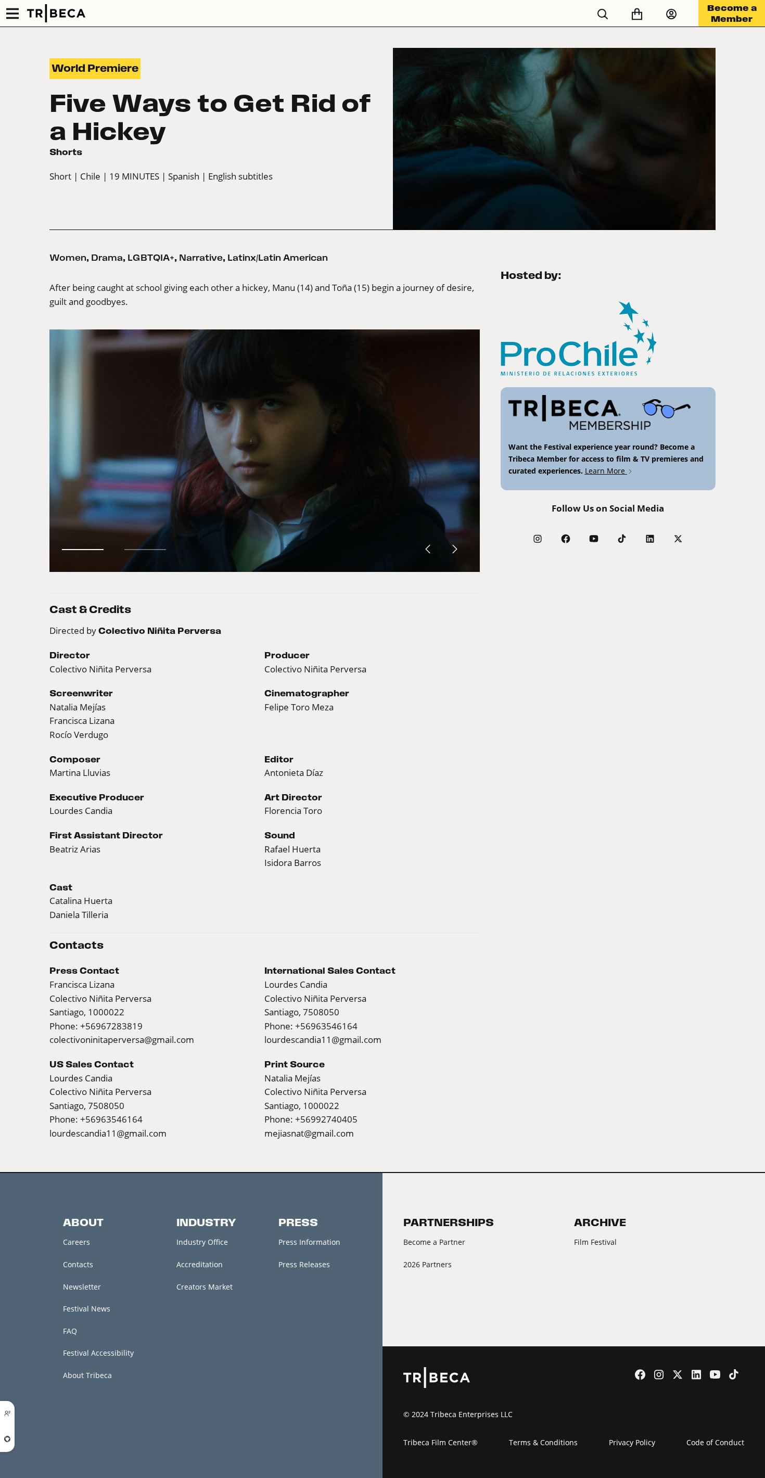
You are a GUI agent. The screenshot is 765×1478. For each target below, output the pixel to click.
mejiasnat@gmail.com (309, 1133)
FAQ (70, 1331)
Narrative (201, 257)
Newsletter (82, 1287)
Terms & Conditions (543, 1442)
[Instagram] (537, 538)
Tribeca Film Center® (440, 1442)
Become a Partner (434, 1242)
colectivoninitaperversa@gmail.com (121, 1040)
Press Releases (304, 1264)
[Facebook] (565, 538)
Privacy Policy (632, 1442)
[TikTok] (622, 538)
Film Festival (595, 1242)
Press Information (309, 1242)
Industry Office (202, 1242)
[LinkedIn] (650, 538)
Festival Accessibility (98, 1353)
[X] (678, 538)
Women (67, 257)
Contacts (78, 1264)
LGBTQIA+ (151, 257)
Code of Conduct (715, 1442)
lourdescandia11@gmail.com (322, 1040)
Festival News (86, 1309)
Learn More (606, 471)
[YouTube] (593, 538)
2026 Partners (427, 1264)
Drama (107, 257)
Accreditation (199, 1264)
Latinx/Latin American (277, 257)
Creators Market (204, 1287)
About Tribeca (87, 1375)
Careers (76, 1242)
